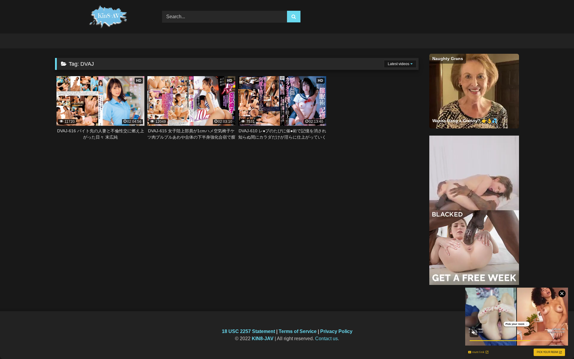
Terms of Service (298, 331)
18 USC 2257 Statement (248, 331)
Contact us (326, 338)
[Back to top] (555, 341)
